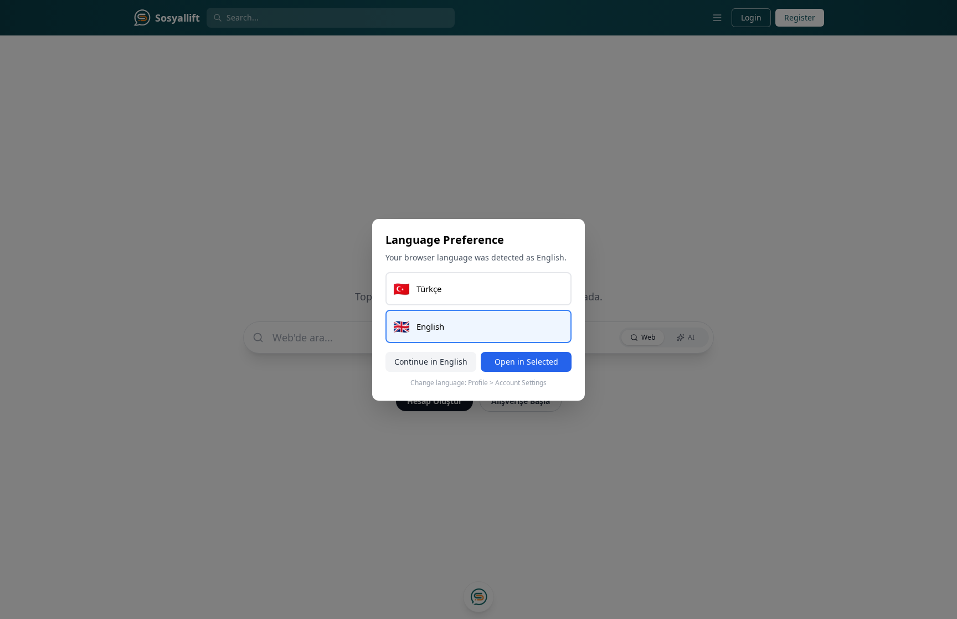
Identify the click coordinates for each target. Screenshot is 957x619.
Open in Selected (526, 361)
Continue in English (430, 361)
